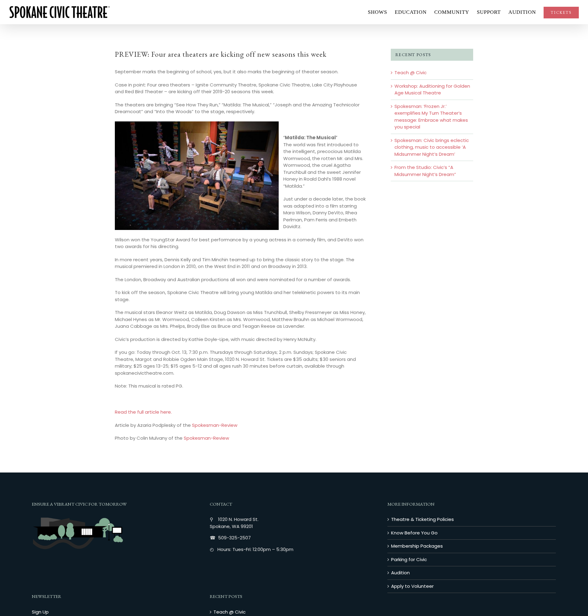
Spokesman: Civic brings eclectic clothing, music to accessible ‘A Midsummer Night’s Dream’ (431, 147)
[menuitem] (381, 12)
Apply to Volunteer (412, 586)
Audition (400, 572)
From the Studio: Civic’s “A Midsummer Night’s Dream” (425, 171)
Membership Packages (417, 546)
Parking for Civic (409, 559)
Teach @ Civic (410, 72)
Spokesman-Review (214, 425)
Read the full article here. (143, 412)
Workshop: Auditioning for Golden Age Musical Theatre (432, 89)
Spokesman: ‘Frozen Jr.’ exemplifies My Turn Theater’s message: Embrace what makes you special (431, 116)
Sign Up (40, 612)
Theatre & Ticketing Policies (422, 519)
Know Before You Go (414, 533)
